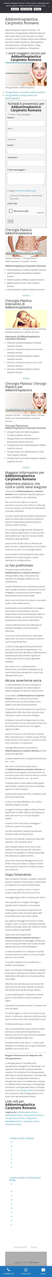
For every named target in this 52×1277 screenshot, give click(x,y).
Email (10, 145)
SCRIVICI (26, 295)
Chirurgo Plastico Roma (15, 1118)
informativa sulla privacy (25, 190)
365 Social (34, 1262)
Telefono (12, 157)
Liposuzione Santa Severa (23, 1208)
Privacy (34, 1247)
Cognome (11, 139)
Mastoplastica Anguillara (23, 1212)
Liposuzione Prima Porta (23, 1195)
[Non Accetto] (49, 6)
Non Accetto (26, 9)
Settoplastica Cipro (20, 1200)
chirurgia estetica (26, 1090)
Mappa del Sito (20, 1247)
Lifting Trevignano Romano (24, 1191)
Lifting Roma (31, 1118)
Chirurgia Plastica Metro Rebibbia (26, 1225)
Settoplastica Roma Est (22, 1204)
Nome (10, 128)
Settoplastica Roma (13, 1124)
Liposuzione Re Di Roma (23, 1216)
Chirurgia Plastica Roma (34, 1115)
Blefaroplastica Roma (14, 1115)
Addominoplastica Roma (27, 1112)
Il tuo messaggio (16, 169)
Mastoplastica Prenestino (23, 1220)
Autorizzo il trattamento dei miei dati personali (26, 197)
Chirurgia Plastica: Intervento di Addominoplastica (25, 92)
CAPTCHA (12, 203)
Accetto (15, 9)
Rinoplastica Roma (31, 1121)
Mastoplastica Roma (14, 1121)
